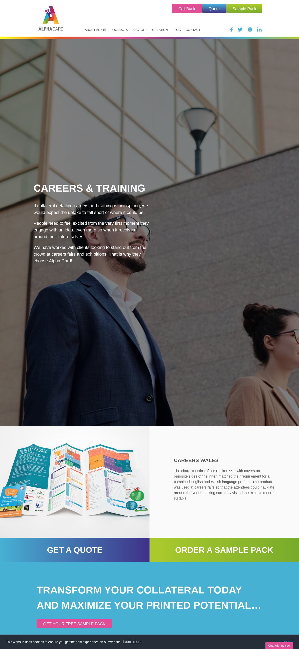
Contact (193, 30)
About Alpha (95, 30)
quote (214, 9)
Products (119, 30)
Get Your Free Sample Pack (74, 624)
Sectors (140, 30)
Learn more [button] (132, 642)
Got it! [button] (286, 641)
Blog (176, 30)
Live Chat (279, 645)
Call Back (186, 9)
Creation (160, 30)
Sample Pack (244, 9)
